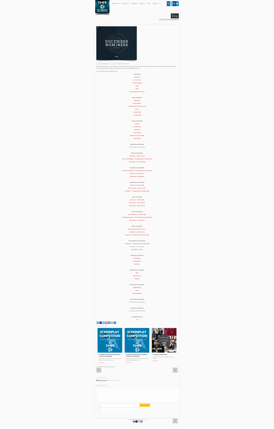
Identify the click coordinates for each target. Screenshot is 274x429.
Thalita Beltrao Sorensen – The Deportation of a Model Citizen (137, 217)
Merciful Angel (137, 132)
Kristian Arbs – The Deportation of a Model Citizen (137, 243)
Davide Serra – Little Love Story (137, 156)
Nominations (112, 366)
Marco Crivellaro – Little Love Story (137, 188)
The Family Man (137, 115)
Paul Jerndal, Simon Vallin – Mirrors (137, 229)
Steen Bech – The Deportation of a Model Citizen (137, 234)
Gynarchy (137, 278)
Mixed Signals (137, 258)
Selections (115, 3)
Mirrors (137, 109)
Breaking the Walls (137, 293)
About (142, 3)
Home (160, 19)
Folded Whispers (137, 287)
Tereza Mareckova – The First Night (137, 214)
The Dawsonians (137, 126)
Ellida (137, 88)
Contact (154, 3)
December (165, 19)
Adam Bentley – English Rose (137, 176)
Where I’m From (137, 275)
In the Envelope (137, 138)
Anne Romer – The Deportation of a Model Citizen (137, 191)
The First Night (137, 112)
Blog (148, 3)
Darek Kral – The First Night (137, 185)
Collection (134, 3)
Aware (137, 290)
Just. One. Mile (137, 80)
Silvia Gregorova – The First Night (137, 161)
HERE (111, 71)
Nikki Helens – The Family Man (137, 220)
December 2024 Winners (160, 354)
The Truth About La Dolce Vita (137, 91)
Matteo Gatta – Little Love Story (137, 205)
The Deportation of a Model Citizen (137, 106)
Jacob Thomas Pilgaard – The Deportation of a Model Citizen (137, 158)
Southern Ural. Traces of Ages (137, 135)
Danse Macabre (137, 261)
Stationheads (137, 129)
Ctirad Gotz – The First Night (137, 199)
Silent (137, 272)
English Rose (137, 100)
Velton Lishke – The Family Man (137, 202)
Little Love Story (137, 103)
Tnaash (137, 85)
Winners (124, 3)
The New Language (137, 82)
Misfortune (137, 264)
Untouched (137, 77)
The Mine (137, 123)
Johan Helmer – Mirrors (137, 249)
